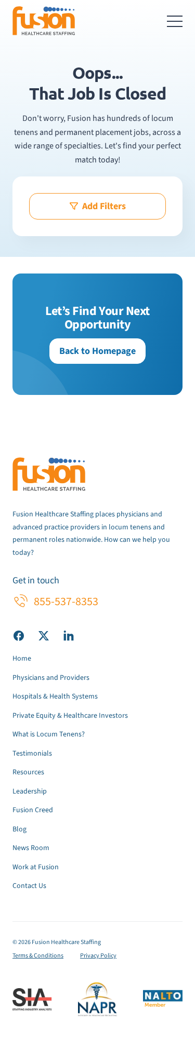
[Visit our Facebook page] (18, 636)
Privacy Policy (98, 955)
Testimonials (32, 753)
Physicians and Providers (50, 678)
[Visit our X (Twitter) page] (43, 636)
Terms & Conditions (37, 955)
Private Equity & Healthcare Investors (70, 715)
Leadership (29, 791)
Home (21, 658)
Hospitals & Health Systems (55, 696)
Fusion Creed (32, 810)
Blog (19, 829)
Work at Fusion (35, 867)
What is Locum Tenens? (48, 734)
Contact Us (29, 886)
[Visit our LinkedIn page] (68, 636)
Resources (28, 772)
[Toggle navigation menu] (175, 21)
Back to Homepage (97, 351)
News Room (30, 848)
